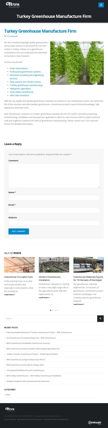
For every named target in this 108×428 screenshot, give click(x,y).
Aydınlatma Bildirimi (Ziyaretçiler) (30, 419)
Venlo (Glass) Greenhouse (21, 92)
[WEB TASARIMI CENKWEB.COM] (95, 424)
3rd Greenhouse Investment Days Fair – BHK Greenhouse (31, 338)
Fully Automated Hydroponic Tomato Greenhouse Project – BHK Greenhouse (39, 332)
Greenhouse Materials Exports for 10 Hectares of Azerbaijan (88, 278)
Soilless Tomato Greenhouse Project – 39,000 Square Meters (32, 354)
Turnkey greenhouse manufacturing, (26, 85)
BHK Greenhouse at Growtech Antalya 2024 (25, 365)
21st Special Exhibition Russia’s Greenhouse (25, 370)
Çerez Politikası (10, 419)
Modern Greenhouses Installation (49, 278)
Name (12, 192)
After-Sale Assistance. (20, 95)
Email (12, 205)
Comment (13, 160)
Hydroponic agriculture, (20, 88)
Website (12, 217)
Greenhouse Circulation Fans (18, 276)
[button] (51, 310)
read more (9, 294)
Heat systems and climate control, (25, 81)
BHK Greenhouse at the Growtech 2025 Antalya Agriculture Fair (33, 348)
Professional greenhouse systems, (25, 71)
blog (8, 394)
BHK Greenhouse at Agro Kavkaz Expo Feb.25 (26, 359)
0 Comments (12, 36)
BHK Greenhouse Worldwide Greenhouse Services (28, 343)
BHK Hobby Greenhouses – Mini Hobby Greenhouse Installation (34, 375)
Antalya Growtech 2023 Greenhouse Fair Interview (28, 381)
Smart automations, (19, 68)
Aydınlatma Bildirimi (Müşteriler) (56, 419)
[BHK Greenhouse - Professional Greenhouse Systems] (12, 5)
